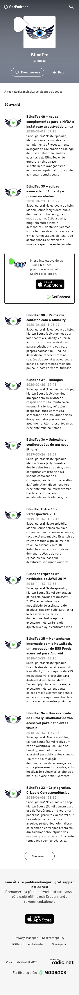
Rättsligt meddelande (27, 944)
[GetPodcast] (16, 6)
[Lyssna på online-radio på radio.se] (62, 962)
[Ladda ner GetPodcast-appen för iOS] (50, 284)
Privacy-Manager (26, 937)
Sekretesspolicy (53, 937)
